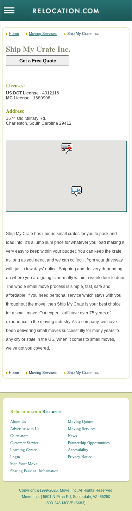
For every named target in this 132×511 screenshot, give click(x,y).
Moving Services (43, 33)
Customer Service (24, 443)
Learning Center (23, 450)
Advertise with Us (24, 428)
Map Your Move (23, 464)
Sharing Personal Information (34, 471)
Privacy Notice (80, 457)
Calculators (19, 435)
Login (15, 457)
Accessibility (78, 450)
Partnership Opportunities (88, 443)
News (72, 435)
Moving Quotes (80, 421)
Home (14, 33)
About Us (18, 421)
